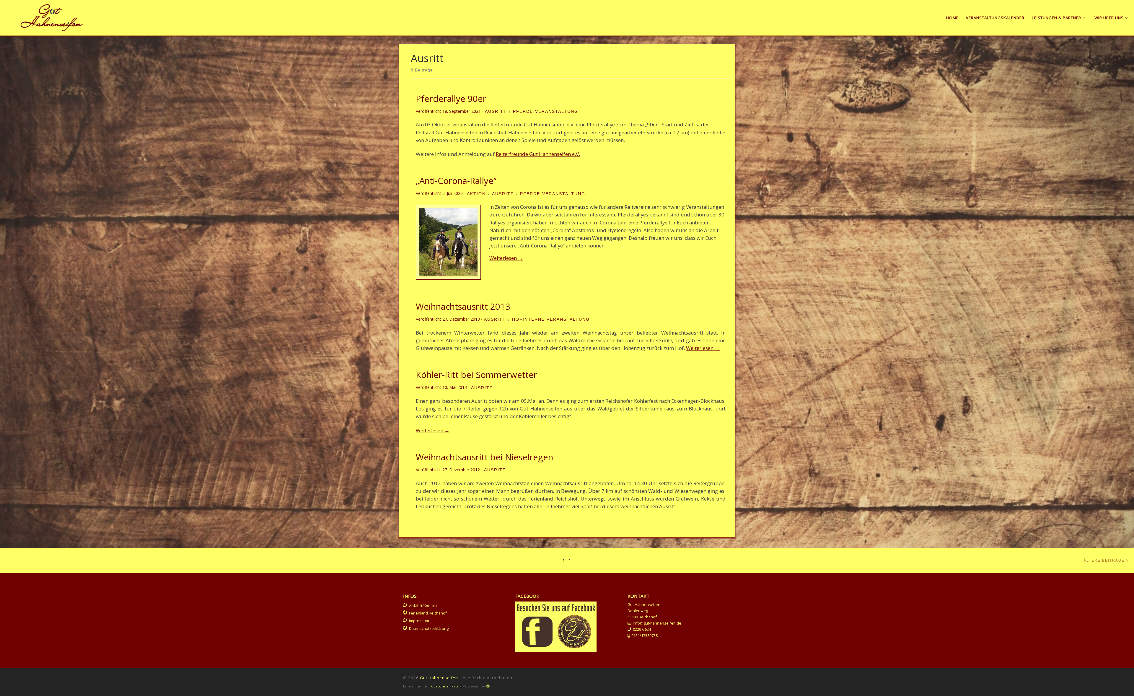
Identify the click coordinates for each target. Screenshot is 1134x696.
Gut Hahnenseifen (439, 677)
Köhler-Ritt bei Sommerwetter (476, 375)
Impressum (419, 620)
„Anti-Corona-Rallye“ (456, 181)
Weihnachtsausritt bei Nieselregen (484, 457)
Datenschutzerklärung (429, 628)
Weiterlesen (506, 258)
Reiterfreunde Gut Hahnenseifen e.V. (538, 154)
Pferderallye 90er (451, 99)
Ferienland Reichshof (428, 613)
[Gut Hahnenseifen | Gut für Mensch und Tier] (51, 16)
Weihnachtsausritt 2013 (463, 306)
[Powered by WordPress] (488, 686)
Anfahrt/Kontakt (423, 605)
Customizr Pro (444, 686)
